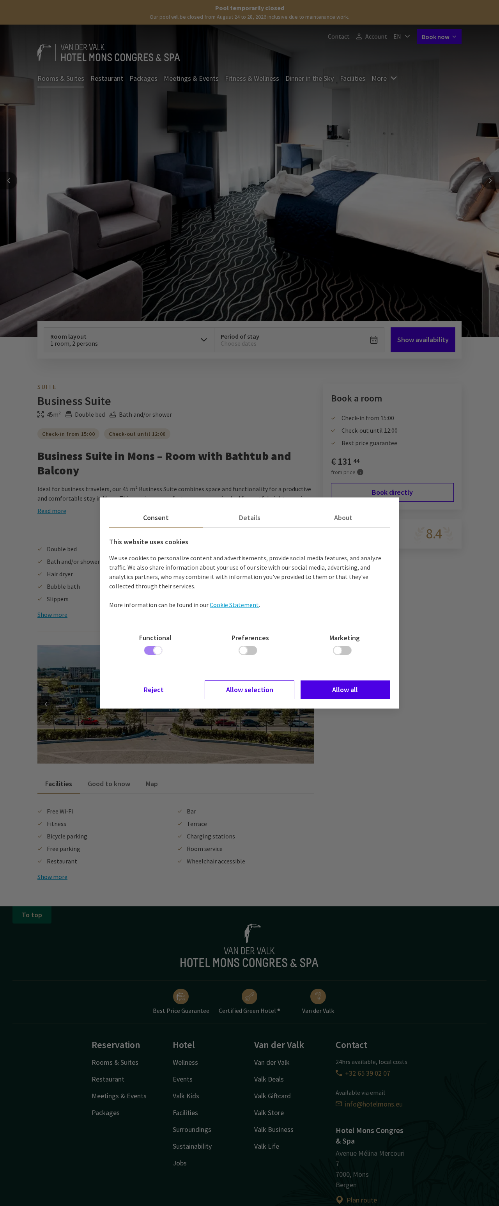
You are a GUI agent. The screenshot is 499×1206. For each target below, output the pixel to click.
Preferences (250, 637)
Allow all (345, 689)
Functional (155, 637)
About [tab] (343, 517)
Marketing (344, 637)
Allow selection (249, 689)
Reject (154, 689)
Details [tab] (249, 517)
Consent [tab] (156, 517)
